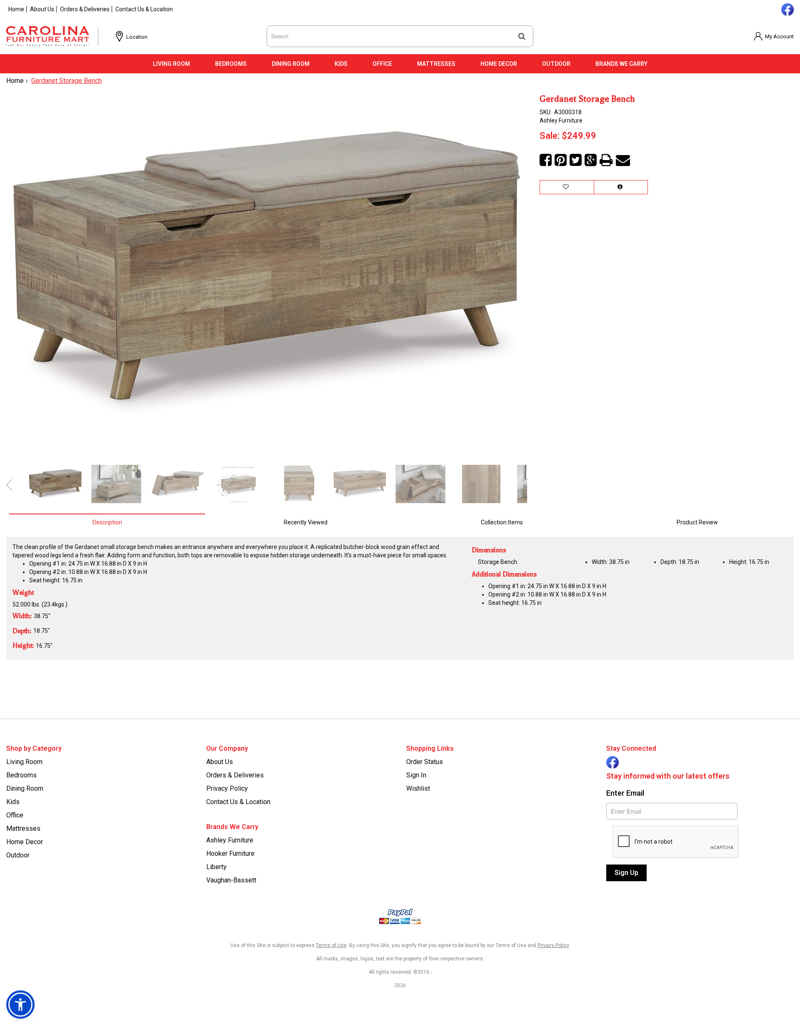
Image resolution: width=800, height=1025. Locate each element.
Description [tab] (107, 522)
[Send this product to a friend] (623, 160)
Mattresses (436, 63)
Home (16, 9)
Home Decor (498, 63)
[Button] (522, 36)
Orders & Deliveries (85, 9)
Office (382, 63)
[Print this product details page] (606, 160)
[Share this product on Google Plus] (591, 160)
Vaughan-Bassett (231, 880)
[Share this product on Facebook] (546, 160)
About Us (42, 9)
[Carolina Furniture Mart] (54, 36)
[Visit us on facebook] (786, 9)
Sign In (416, 775)
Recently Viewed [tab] (306, 522)
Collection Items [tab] (502, 522)
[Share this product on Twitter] (576, 160)
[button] (773, 36)
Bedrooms (231, 63)
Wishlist (418, 788)
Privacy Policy (227, 788)
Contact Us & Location (144, 9)
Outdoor (556, 63)
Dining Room (291, 63)
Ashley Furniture (229, 840)
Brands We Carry (621, 63)
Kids (341, 63)
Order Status (424, 762)
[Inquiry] (621, 187)
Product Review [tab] (697, 522)
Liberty (216, 867)
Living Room (171, 63)
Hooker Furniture (230, 853)
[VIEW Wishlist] (567, 187)
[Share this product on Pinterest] (561, 160)
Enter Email (625, 793)
